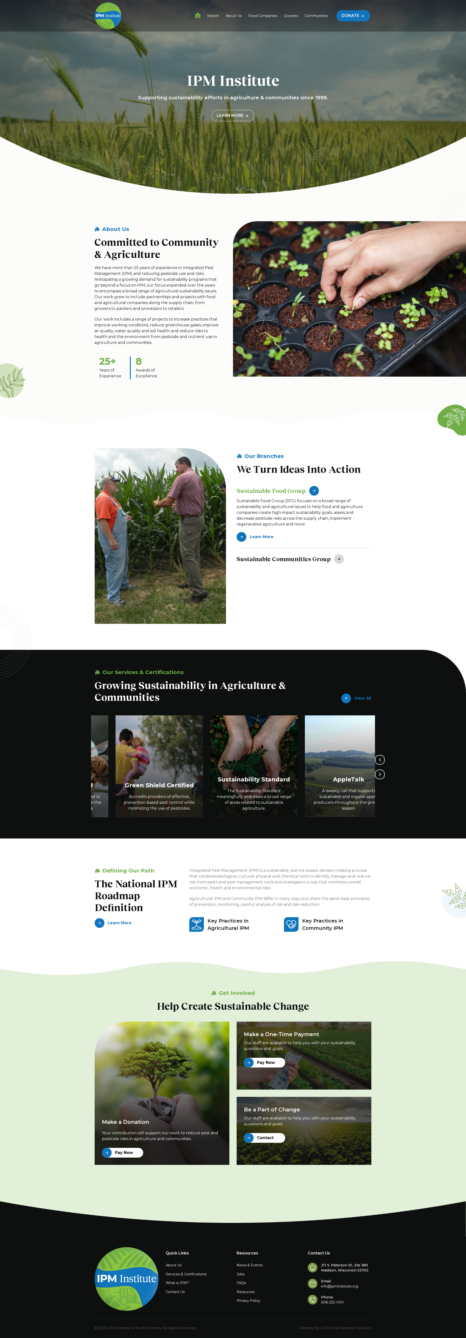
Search (213, 16)
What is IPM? (177, 1283)
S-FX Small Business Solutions (346, 1328)
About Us (233, 16)
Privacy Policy (248, 1300)
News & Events (250, 1265)
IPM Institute (197, 15)
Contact (265, 1137)
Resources (246, 1292)
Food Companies (262, 16)
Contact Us (175, 1292)
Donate (350, 15)
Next (380, 774)
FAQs (241, 1283)
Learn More (230, 115)
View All (362, 698)
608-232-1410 (332, 1302)
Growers (291, 16)
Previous (380, 760)
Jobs (240, 1274)
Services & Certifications (186, 1274)
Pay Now (124, 1152)
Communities (316, 16)
